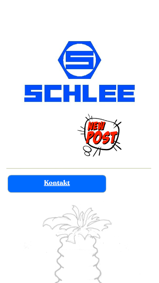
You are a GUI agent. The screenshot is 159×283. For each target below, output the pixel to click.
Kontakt (57, 183)
